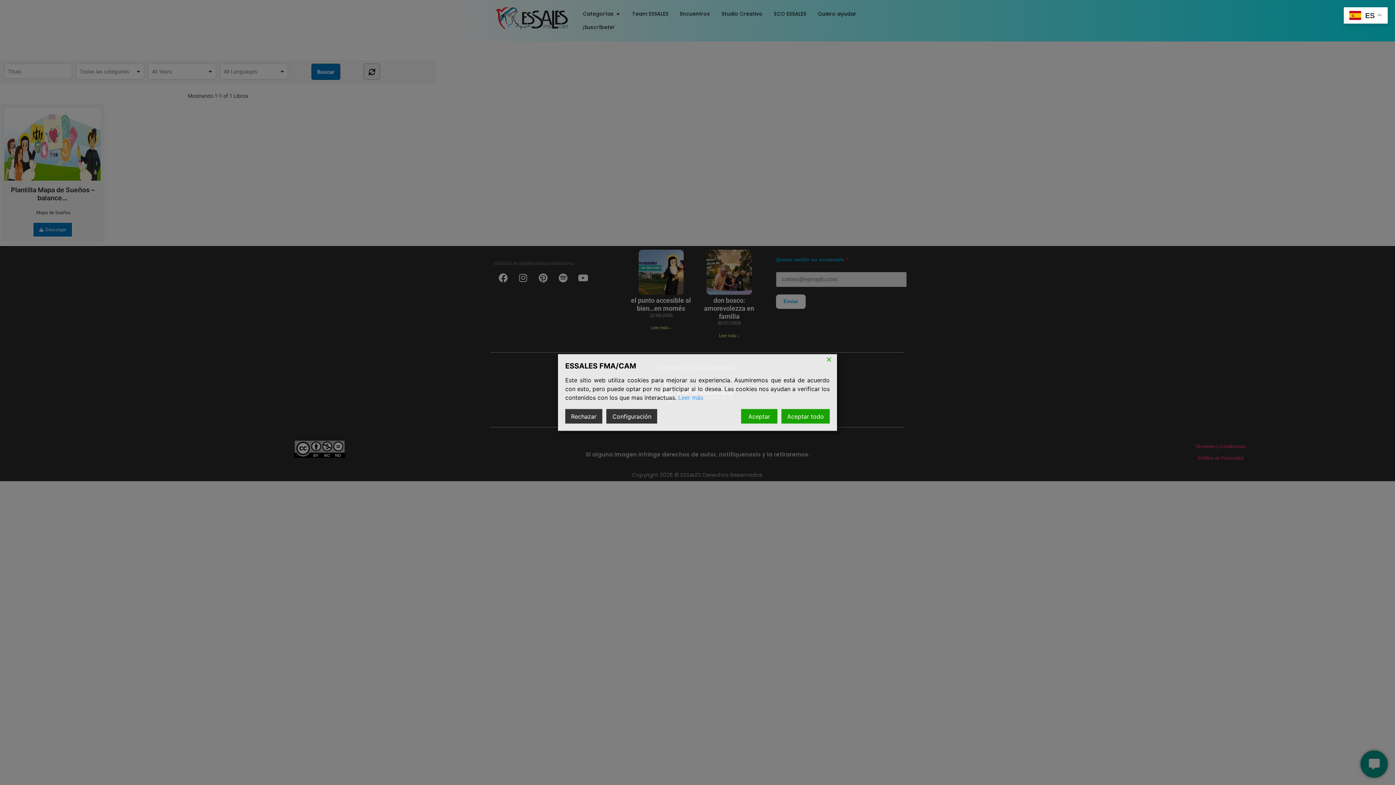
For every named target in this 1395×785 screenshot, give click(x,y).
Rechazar (584, 416)
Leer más (690, 397)
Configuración (631, 416)
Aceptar (759, 416)
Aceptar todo (805, 416)
